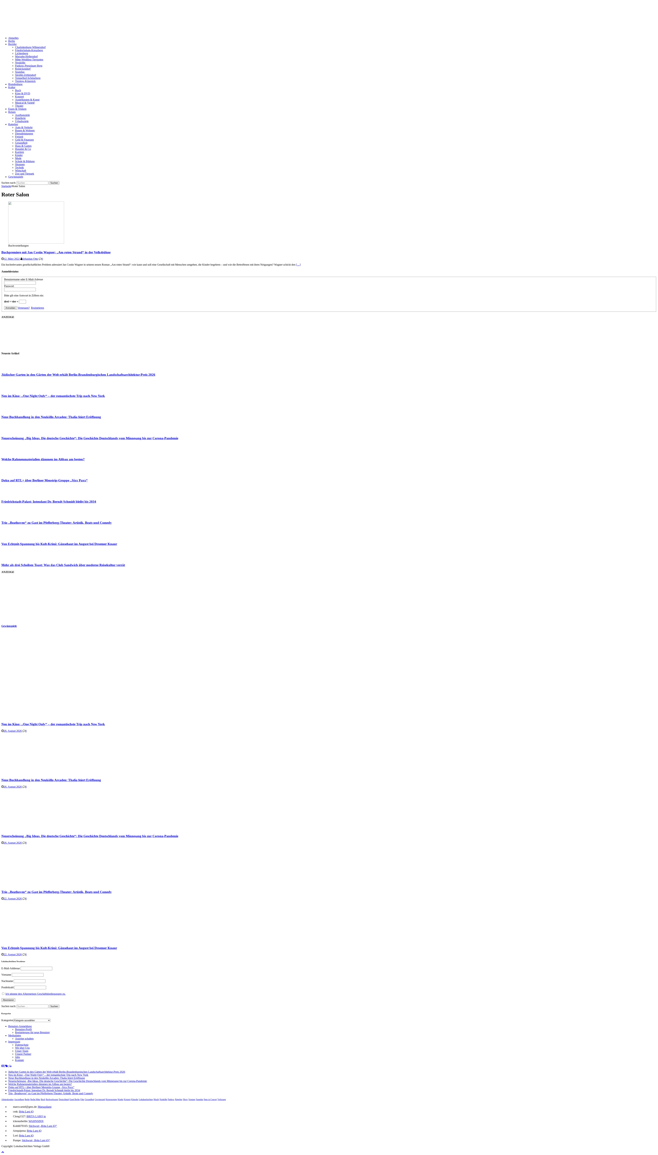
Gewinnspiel (100, 1099)
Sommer (191, 1099)
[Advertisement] (27, 598)
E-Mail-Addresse (10, 968)
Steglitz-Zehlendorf (25, 75)
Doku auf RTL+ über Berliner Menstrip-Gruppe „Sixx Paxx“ (44, 480)
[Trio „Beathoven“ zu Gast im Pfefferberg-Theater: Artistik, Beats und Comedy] (15, 516)
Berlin (11, 41)
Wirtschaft (20, 170)
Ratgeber (13, 124)
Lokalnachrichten (146, 1099)
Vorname (6, 974)
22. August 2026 (13, 898)
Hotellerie (20, 118)
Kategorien (7, 1020)
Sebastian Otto (30, 258)
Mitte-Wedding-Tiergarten (29, 59)
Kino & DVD (22, 93)
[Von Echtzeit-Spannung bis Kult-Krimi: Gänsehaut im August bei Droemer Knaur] (15, 537)
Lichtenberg (21, 53)
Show (185, 1099)
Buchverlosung (52, 1099)
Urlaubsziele (22, 121)
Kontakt (19, 1060)
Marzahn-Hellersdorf (26, 56)
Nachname (7, 981)
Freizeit (19, 136)
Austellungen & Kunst (27, 99)
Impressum (14, 1041)
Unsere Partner (23, 1054)
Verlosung (221, 1099)
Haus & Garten (23, 145)
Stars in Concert (210, 1099)
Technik (19, 167)
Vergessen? (23, 307)
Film (82, 1099)
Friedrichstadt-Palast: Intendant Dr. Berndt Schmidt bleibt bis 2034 (48, 501)
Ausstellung (19, 1099)
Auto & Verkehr (24, 127)
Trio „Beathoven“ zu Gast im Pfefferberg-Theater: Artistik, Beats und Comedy (56, 522)
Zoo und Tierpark (24, 173)
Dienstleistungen (24, 133)
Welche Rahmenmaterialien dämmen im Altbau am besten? (43, 459)
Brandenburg (15, 84)
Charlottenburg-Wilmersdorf (30, 47)
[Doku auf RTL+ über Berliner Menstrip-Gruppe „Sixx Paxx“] (15, 473)
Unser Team (21, 1050)
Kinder (19, 155)
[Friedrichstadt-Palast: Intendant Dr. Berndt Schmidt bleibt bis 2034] (15, 494)
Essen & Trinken (17, 108)
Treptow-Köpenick (25, 81)
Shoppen (20, 164)
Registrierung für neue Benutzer (32, 1032)
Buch (18, 90)
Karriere (19, 152)
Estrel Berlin (75, 1099)
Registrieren (37, 307)
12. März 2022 (12, 258)
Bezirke (12, 44)
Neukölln (20, 62)
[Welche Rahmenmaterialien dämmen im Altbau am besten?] (15, 452)
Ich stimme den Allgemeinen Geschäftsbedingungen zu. (35, 993)
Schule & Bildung (25, 161)
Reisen (12, 112)
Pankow (171, 1099)
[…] (298, 264)
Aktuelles (13, 37)
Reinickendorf (23, 68)
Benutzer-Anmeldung (20, 1026)
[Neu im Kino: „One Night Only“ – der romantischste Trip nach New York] (15, 389)
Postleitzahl (7, 987)
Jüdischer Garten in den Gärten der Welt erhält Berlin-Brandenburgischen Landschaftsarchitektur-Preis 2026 (78, 374)
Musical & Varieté (25, 102)
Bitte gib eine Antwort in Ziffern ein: (24, 295)
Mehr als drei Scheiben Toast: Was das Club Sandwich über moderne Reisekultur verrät (63, 565)
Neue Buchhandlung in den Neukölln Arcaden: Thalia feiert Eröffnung (51, 417)
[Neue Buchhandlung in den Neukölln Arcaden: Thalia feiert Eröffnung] (15, 410)
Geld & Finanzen (24, 139)
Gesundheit (21, 142)
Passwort (9, 286)
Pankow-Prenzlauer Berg (28, 65)
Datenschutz (21, 1044)
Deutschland (64, 1099)
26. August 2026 (13, 730)
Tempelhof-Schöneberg (27, 78)
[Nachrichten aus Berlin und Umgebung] (104, 32)
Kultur (11, 87)
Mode (18, 158)
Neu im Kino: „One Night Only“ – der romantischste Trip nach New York (53, 396)
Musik (156, 1099)
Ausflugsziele (22, 115)
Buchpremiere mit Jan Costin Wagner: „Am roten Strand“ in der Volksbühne (56, 252)
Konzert (19, 96)
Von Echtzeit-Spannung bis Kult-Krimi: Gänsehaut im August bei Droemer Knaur (59, 544)
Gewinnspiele (15, 176)
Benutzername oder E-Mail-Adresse (23, 279)
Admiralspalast (7, 1099)
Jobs (17, 1057)
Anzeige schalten (24, 1038)
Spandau (20, 71)
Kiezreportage (111, 1099)
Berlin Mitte (35, 1099)
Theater (19, 105)
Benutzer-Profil (23, 1029)
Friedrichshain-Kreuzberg (29, 50)
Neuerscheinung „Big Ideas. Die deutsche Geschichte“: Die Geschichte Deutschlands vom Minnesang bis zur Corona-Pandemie (89, 438)
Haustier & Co (23, 149)
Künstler (134, 1099)
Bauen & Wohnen (25, 130)
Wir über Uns (22, 1047)
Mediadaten (14, 1035)
